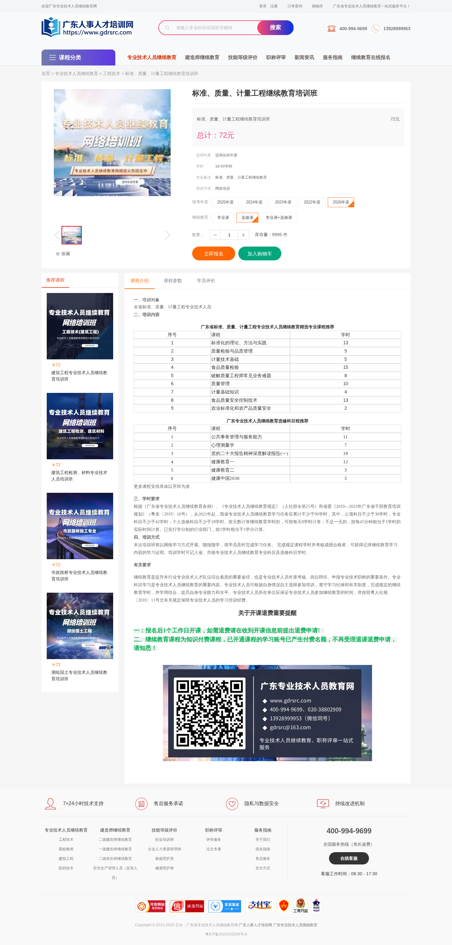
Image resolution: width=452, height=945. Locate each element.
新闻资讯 (304, 57)
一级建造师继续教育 (115, 849)
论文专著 (213, 849)
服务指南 (333, 57)
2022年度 (312, 202)
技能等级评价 (243, 57)
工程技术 (111, 73)
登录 (263, 6)
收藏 (65, 253)
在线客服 (349, 858)
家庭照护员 (164, 858)
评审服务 (213, 839)
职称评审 (276, 57)
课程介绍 (139, 280)
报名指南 (263, 849)
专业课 (223, 217)
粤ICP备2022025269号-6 (226, 934)
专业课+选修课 (279, 217)
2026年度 (341, 202)
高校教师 (66, 849)
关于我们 (263, 839)
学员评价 (206, 280)
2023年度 (283, 202)
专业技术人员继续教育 (151, 57)
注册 (274, 6)
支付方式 (263, 868)
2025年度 (225, 202)
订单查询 (294, 6)
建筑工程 (66, 858)
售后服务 (263, 858)
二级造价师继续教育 (115, 858)
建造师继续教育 (202, 57)
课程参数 (173, 280)
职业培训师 (164, 839)
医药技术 (66, 868)
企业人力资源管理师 (164, 849)
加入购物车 (260, 253)
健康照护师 (164, 868)
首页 (46, 73)
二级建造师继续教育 (115, 839)
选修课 (247, 217)
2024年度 (254, 202)
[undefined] (112, 142)
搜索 (275, 27)
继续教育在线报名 (371, 57)
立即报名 (214, 253)
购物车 (317, 6)
